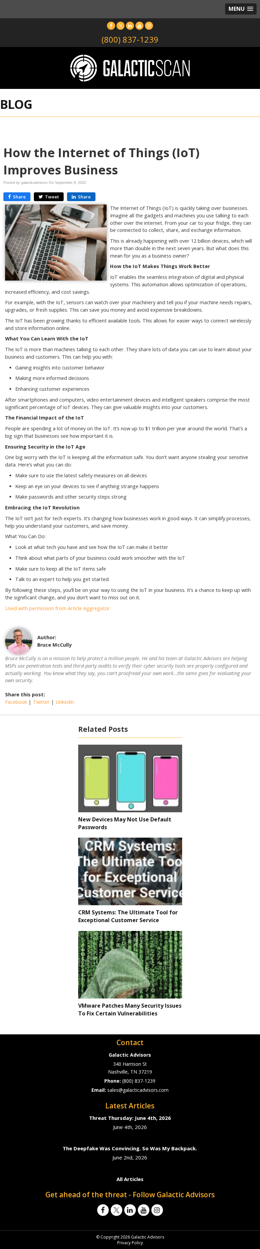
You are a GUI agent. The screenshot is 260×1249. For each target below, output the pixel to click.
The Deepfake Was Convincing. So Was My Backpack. (130, 1148)
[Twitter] (120, 25)
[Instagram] (149, 25)
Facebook (16, 702)
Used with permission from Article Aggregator (57, 608)
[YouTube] (139, 25)
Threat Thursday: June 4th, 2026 (130, 1117)
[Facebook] (111, 25)
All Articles (130, 1179)
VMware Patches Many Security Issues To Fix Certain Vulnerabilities (129, 1009)
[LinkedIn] (130, 25)
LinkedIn (65, 702)
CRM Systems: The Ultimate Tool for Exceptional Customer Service (128, 916)
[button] (241, 9)
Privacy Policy (130, 1243)
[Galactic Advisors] (130, 67)
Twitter (41, 702)
